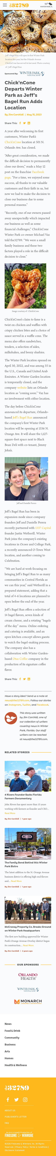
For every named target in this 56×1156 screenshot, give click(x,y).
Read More (10, 813)
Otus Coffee (20, 659)
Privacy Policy (21, 1147)
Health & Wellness (16, 1065)
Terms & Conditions (38, 1147)
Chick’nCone (13, 142)
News (8, 1024)
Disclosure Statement (15, 1150)
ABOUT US (10, 1110)
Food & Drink (12, 1030)
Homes (9, 1058)
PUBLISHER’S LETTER (15, 1116)
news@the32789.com (17, 700)
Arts (7, 1051)
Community (12, 1037)
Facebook (42, 704)
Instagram (14, 704)
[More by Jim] (11, 718)
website (22, 387)
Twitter (26, 704)
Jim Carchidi (16, 114)
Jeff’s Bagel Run (22, 417)
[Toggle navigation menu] (5, 5)
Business (10, 1044)
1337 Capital (43, 528)
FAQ (7, 1122)
